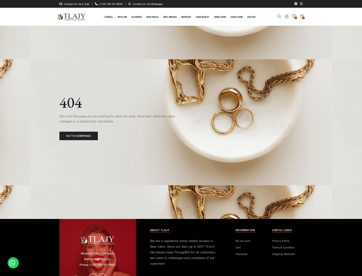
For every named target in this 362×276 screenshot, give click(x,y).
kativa (251, 16)
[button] (13, 262)
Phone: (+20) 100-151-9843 (98, 265)
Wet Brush (170, 16)
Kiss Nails (152, 16)
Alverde (136, 16)
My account (242, 240)
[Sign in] (287, 17)
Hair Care (237, 16)
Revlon (122, 16)
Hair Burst (202, 16)
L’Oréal (108, 16)
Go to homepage (78, 135)
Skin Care (220, 16)
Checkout (241, 254)
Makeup (186, 16)
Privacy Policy (280, 240)
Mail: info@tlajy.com (97, 259)
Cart (238, 247)
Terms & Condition (283, 247)
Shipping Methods (283, 254)
